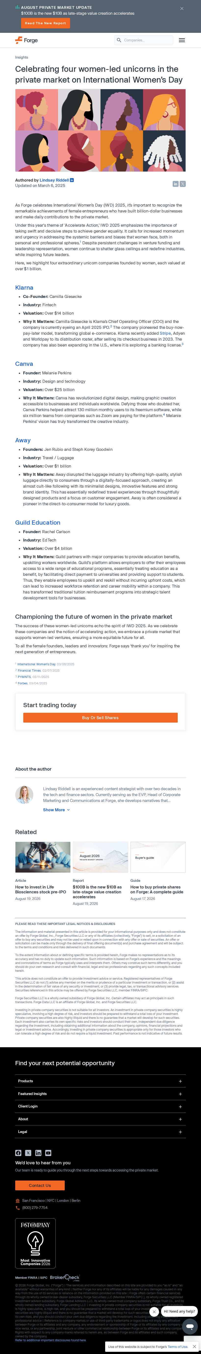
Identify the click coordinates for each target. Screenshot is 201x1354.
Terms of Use (178, 1347)
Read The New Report (45, 23)
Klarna (24, 287)
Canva (24, 363)
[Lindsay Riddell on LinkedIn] (72, 180)
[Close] (194, 1346)
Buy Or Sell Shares (100, 717)
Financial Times (29, 670)
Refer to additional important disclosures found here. (51, 1340)
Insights (21, 57)
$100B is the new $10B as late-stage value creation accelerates (97, 892)
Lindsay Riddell (54, 180)
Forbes (23, 683)
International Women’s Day (36, 664)
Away (23, 439)
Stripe (165, 333)
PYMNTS (24, 676)
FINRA (33, 1277)
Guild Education (38, 522)
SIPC (43, 1277)
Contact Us (40, 1185)
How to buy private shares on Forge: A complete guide (156, 889)
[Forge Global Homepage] (26, 39)
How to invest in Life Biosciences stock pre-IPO (40, 889)
